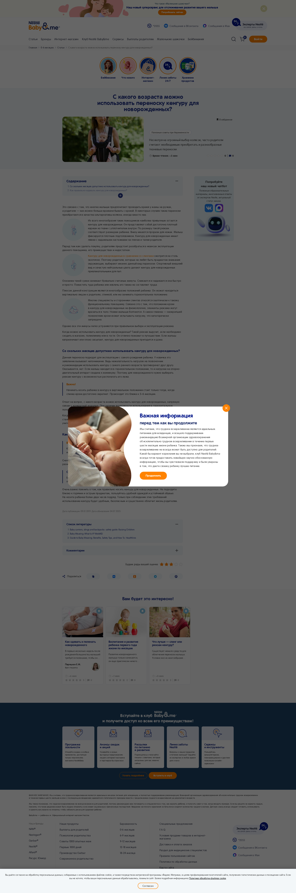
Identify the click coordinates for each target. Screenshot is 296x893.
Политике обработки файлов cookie (207, 878)
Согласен (148, 886)
